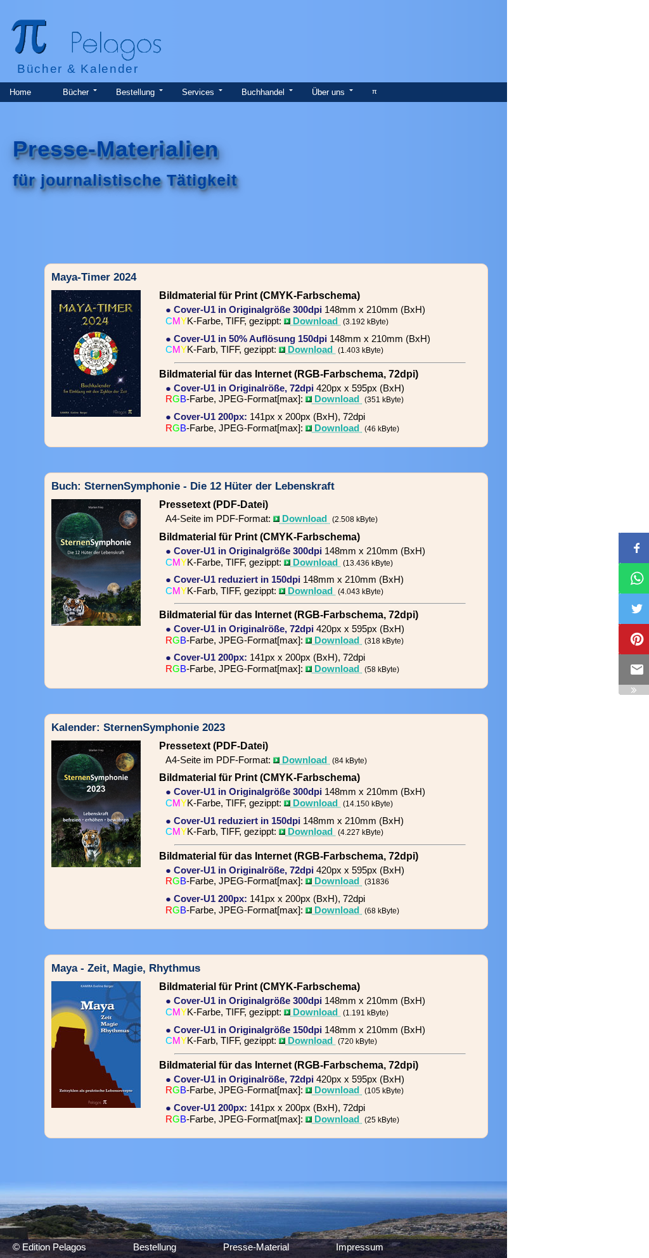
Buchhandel (263, 92)
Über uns (328, 92)
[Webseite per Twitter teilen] (634, 609)
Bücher (76, 92)
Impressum (359, 1247)
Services (198, 92)
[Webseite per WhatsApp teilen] (634, 578)
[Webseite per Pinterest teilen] (634, 639)
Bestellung (135, 92)
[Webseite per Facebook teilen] (634, 548)
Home (20, 92)
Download (315, 321)
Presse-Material (256, 1247)
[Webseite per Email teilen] (634, 669)
